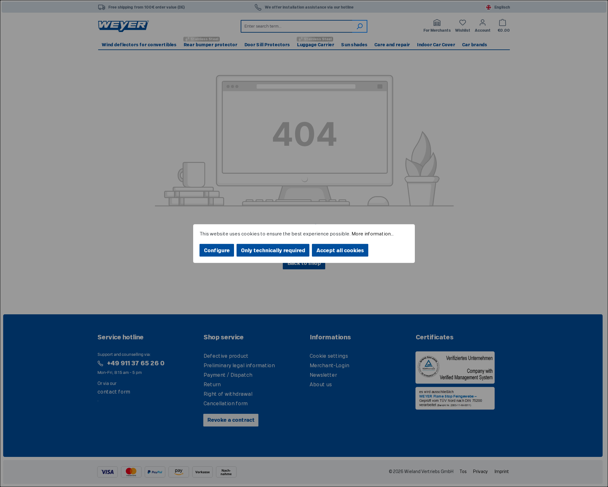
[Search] (359, 26)
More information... (372, 233)
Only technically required (273, 250)
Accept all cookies (340, 250)
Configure (217, 250)
